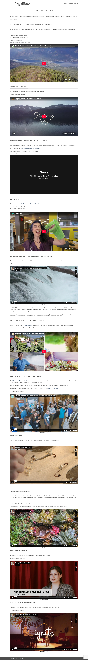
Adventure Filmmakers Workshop (67, 18)
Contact (76, 3)
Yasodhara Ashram (27, 325)
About (65, 3)
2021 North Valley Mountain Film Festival (31, 148)
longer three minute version (54, 388)
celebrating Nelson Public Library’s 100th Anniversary (30, 203)
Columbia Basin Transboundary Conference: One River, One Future (27, 380)
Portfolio (70, 3)
